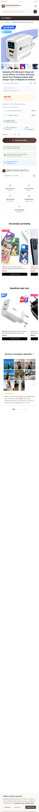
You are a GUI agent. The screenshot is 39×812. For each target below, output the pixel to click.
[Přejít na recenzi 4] (18, 409)
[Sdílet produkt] (34, 83)
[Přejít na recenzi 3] (17, 409)
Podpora (5, 1)
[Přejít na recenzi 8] (24, 409)
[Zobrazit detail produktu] (25, 261)
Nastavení (17, 807)
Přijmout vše (30, 807)
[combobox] (19, 11)
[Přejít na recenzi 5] (20, 409)
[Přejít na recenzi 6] (21, 409)
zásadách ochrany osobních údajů (24, 803)
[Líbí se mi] (30, 83)
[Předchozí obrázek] (3, 44)
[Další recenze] (34, 382)
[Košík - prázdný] (35, 6)
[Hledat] (35, 11)
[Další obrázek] (35, 44)
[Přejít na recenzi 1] (14, 409)
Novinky (7, 22)
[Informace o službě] (23, 110)
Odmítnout (8, 807)
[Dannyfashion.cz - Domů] (11, 6)
